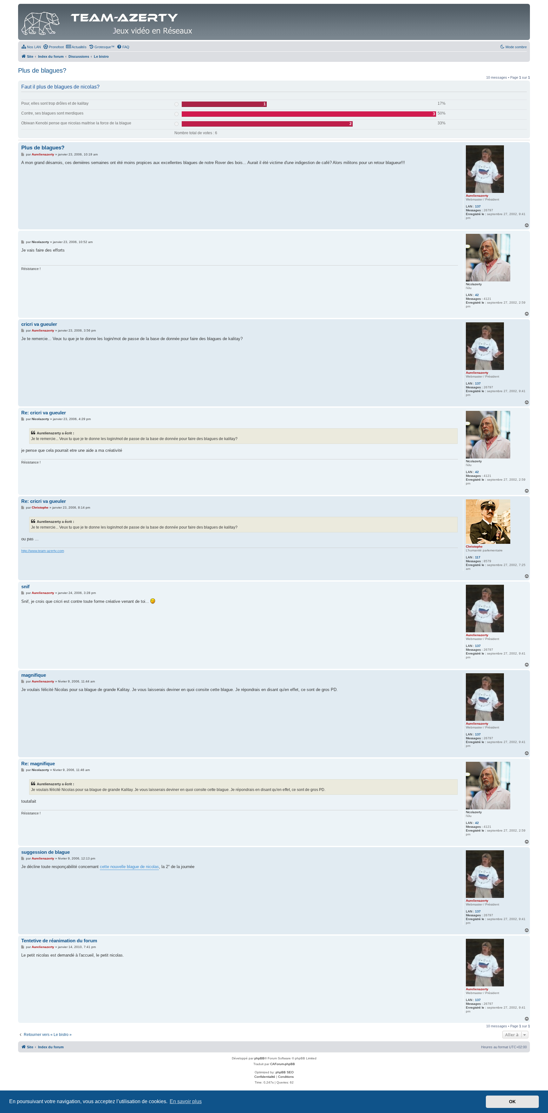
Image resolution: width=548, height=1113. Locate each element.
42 (477, 295)
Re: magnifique (38, 763)
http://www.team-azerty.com (42, 551)
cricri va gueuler (39, 324)
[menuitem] (31, 47)
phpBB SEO (285, 1072)
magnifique (33, 675)
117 (477, 557)
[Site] (108, 21)
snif (25, 586)
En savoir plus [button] (186, 1101)
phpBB (259, 1058)
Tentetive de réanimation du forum (59, 940)
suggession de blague (45, 852)
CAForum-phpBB (282, 1064)
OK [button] (512, 1101)
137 (478, 206)
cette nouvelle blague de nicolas (129, 866)
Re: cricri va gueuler (43, 412)
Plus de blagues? (42, 70)
